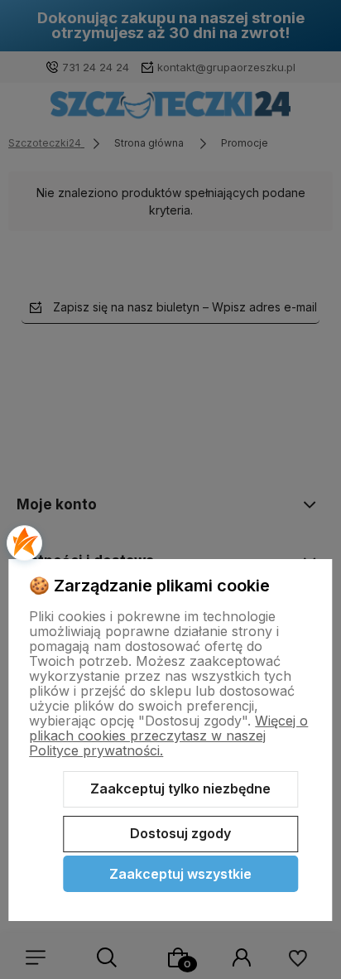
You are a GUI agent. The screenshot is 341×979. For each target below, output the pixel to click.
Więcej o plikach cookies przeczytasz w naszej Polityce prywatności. (168, 735)
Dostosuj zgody (180, 833)
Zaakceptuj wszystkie (180, 874)
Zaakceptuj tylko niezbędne (180, 788)
